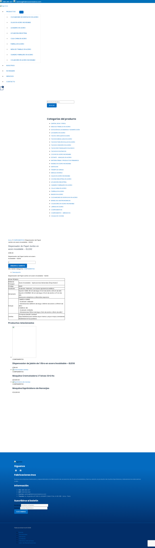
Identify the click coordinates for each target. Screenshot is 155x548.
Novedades (10, 71)
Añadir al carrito (17, 266)
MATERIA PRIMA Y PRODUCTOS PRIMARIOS (65, 160)
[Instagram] (16, 471)
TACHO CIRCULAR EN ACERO (60, 136)
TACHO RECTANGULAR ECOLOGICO (62, 148)
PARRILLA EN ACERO (17, 44)
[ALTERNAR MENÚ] (21, 12)
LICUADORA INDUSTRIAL (19, 33)
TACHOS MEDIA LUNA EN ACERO (61, 139)
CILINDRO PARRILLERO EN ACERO (22, 55)
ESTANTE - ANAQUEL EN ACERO (61, 157)
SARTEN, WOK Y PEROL (58, 123)
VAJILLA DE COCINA (57, 216)
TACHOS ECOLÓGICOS (58, 151)
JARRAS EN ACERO (57, 207)
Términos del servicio (26, 541)
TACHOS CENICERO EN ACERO (61, 145)
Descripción (16, 272)
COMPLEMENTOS (56, 210)
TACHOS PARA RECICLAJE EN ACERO (63, 142)
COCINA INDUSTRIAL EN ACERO (61, 179)
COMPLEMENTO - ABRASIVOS (60, 213)
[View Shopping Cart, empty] (1, 88)
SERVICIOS (54, 167)
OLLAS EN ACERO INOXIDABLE (21, 22)
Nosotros (10, 65)
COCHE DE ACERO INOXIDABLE (61, 154)
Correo (17, 508)
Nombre (17, 505)
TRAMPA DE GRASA (57, 170)
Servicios (10, 76)
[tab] (47, 272)
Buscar (52, 105)
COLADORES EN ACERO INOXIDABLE (23, 60)
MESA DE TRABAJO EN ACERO (21, 49)
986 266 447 (8, 2)
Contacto (10, 82)
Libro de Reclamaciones (27, 543)
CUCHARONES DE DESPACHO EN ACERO (24, 17)
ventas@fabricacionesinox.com (28, 2)
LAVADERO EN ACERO (18, 28)
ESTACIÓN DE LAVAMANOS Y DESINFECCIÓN (65, 130)
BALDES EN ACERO (57, 194)
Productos (11, 12)
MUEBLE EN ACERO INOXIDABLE (61, 164)
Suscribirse (21, 512)
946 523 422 (26, 492)
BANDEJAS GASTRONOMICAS (60, 201)
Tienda (20, 532)
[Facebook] (20, 471)
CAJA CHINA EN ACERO (19, 38)
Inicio (10, 240)
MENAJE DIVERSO (57, 173)
